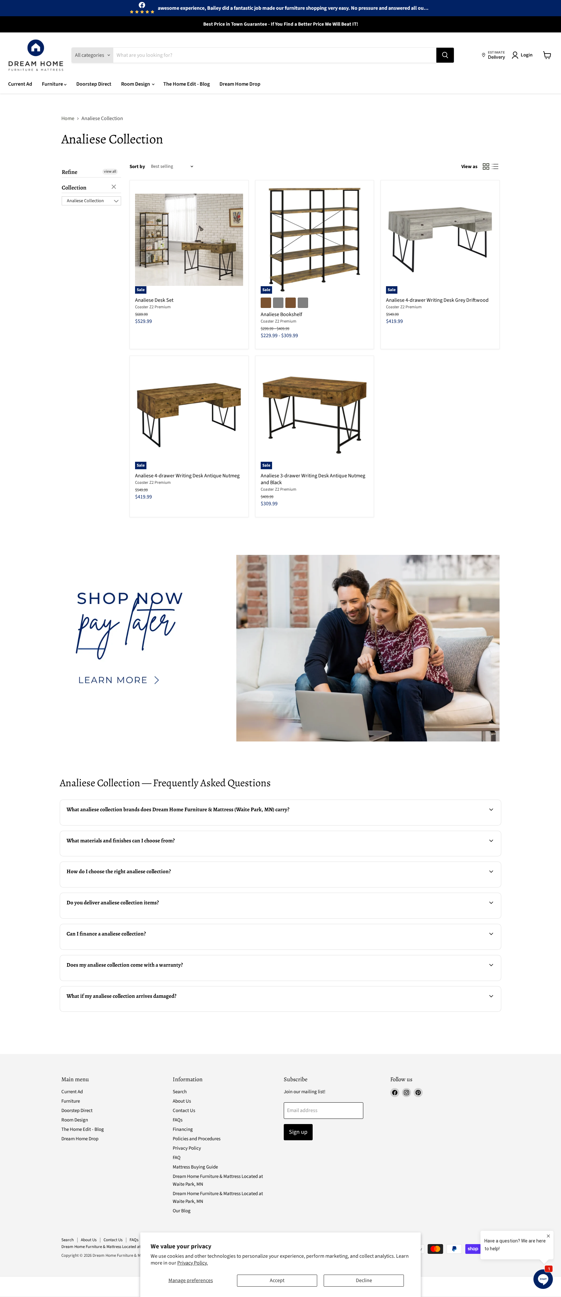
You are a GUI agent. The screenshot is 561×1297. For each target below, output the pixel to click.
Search (180, 1091)
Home (67, 118)
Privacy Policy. (192, 1262)
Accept (277, 1280)
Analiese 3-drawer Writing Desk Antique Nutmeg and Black (313, 479)
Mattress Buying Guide (195, 1167)
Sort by (137, 166)
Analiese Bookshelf (281, 314)
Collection (74, 187)
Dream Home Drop (239, 84)
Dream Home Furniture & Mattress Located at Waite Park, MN (114, 1247)
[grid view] (486, 166)
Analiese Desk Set (154, 300)
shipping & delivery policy (416, 917)
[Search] (445, 55)
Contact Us (184, 1110)
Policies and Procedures (196, 1138)
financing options (114, 948)
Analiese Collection (85, 201)
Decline (364, 1280)
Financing (183, 1129)
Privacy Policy (187, 1148)
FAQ (177, 1157)
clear (114, 187)
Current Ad (20, 84)
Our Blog (182, 1210)
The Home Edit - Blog (186, 84)
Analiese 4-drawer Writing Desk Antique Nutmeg (187, 475)
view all (110, 171)
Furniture (53, 84)
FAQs (177, 1120)
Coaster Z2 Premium (153, 307)
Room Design (136, 84)
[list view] (495, 166)
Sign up (298, 1132)
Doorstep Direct (93, 84)
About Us (182, 1101)
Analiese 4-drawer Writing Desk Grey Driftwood (437, 300)
